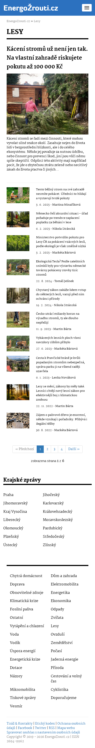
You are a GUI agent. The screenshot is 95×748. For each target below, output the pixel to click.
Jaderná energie (64, 660)
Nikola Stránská (63, 228)
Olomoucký (13, 528)
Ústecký (10, 545)
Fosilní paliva (21, 609)
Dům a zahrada (64, 576)
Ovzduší (58, 635)
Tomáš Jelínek (64, 281)
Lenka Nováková (64, 377)
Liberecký (11, 520)
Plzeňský (11, 537)
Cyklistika (59, 690)
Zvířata (57, 618)
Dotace (16, 668)
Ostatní (16, 618)
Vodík (15, 643)
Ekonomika (61, 601)
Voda (14, 635)
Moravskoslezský (58, 520)
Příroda (57, 668)
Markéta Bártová (64, 252)
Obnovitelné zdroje (26, 593)
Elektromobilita (64, 584)
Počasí (56, 651)
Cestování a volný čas (66, 678)
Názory (16, 676)
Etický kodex (45, 723)
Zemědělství (61, 643)
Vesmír (16, 706)
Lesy (37, 21)
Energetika (60, 593)
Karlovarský (53, 503)
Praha (8, 495)
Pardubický (52, 528)
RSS (52, 728)
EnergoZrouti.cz (18, 21)
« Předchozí (24, 449)
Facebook (25, 728)
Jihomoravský (15, 503)
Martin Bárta (62, 329)
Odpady (57, 609)
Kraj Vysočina (15, 512)
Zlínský (49, 545)
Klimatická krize (24, 601)
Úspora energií (22, 651)
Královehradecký (57, 512)
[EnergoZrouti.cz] (31, 7)
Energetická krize (25, 660)
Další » (74, 449)
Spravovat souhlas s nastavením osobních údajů (43, 732)
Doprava (17, 584)
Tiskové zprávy (23, 698)
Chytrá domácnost (26, 576)
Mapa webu (66, 728)
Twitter (40, 728)
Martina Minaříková (66, 204)
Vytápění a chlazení (27, 626)
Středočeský (53, 537)
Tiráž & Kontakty (19, 723)
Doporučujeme (63, 698)
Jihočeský (51, 495)
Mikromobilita (22, 690)
